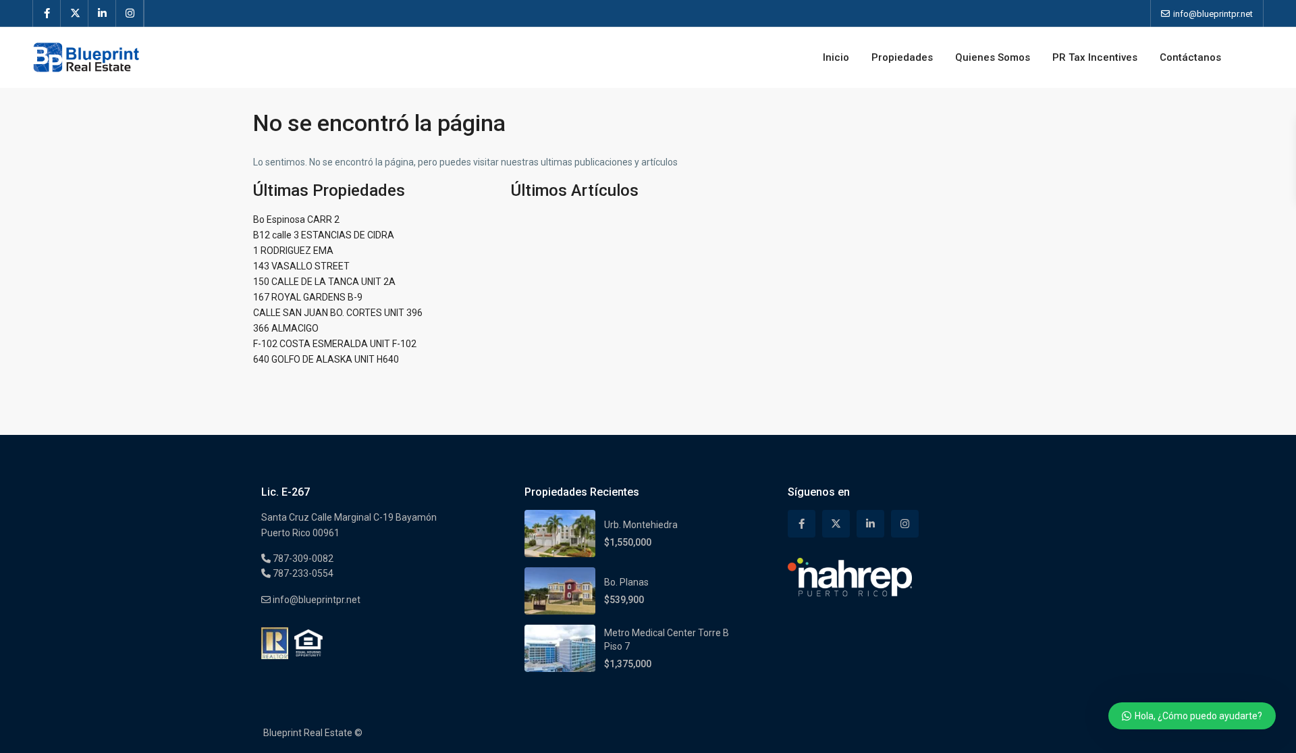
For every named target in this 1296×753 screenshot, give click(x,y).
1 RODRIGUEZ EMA (293, 250)
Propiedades (902, 57)
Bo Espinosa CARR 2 (296, 219)
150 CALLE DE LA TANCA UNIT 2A (324, 281)
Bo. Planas (626, 582)
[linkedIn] (102, 13)
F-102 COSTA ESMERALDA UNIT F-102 (334, 343)
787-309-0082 (302, 558)
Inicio (836, 57)
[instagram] (130, 13)
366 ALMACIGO (286, 328)
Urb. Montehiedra (641, 524)
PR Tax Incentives (1094, 57)
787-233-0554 (302, 573)
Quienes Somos (992, 57)
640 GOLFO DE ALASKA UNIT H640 (326, 359)
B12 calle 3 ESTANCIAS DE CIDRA (323, 235)
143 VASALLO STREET (301, 266)
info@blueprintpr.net (315, 599)
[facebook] (47, 13)
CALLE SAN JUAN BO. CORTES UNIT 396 (338, 312)
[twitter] (74, 13)
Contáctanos (1190, 57)
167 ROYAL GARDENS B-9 (307, 297)
